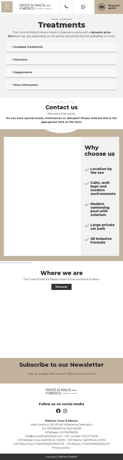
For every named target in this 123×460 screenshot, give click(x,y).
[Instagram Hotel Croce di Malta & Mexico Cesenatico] (65, 411)
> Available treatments (27, 46)
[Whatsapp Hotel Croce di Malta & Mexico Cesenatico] (83, 7)
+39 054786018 (68, 432)
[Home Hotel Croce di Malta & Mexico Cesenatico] (35, 6)
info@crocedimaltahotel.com (43, 436)
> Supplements (22, 72)
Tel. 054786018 (51, 428)
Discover (61, 286)
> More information (25, 84)
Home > (55, 19)
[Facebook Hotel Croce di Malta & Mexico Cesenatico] (58, 411)
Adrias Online (67, 456)
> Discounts (20, 59)
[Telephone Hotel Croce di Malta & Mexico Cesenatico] (67, 7)
